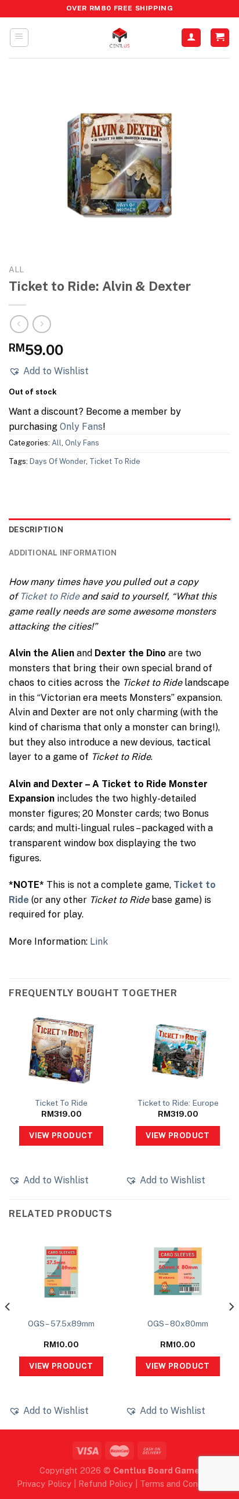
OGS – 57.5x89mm (61, 1323)
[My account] (191, 37)
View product (61, 1135)
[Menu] (19, 37)
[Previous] (8, 1329)
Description (36, 529)
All (16, 269)
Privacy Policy (44, 1484)
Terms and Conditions (181, 1484)
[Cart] (220, 37)
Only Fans (81, 426)
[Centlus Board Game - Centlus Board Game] (119, 37)
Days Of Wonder (58, 461)
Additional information (63, 553)
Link (99, 941)
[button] (49, 371)
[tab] (119, 530)
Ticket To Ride (114, 461)
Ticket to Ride (49, 596)
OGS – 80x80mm (177, 1323)
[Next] (231, 1329)
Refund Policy (105, 1484)
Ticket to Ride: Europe (178, 1102)
